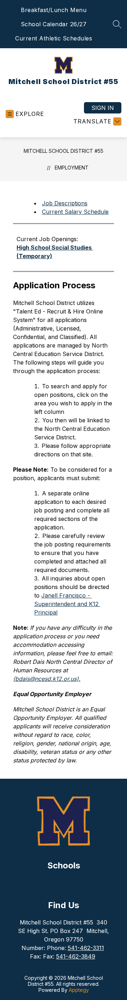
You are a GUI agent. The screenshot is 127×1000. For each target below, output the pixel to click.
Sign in (102, 107)
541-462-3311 (86, 947)
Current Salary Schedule (75, 211)
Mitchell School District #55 (63, 151)
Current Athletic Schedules (53, 38)
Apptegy (79, 990)
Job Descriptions (64, 203)
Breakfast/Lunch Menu (53, 9)
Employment (72, 168)
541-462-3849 (75, 956)
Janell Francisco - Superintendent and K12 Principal (67, 604)
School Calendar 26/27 (54, 24)
